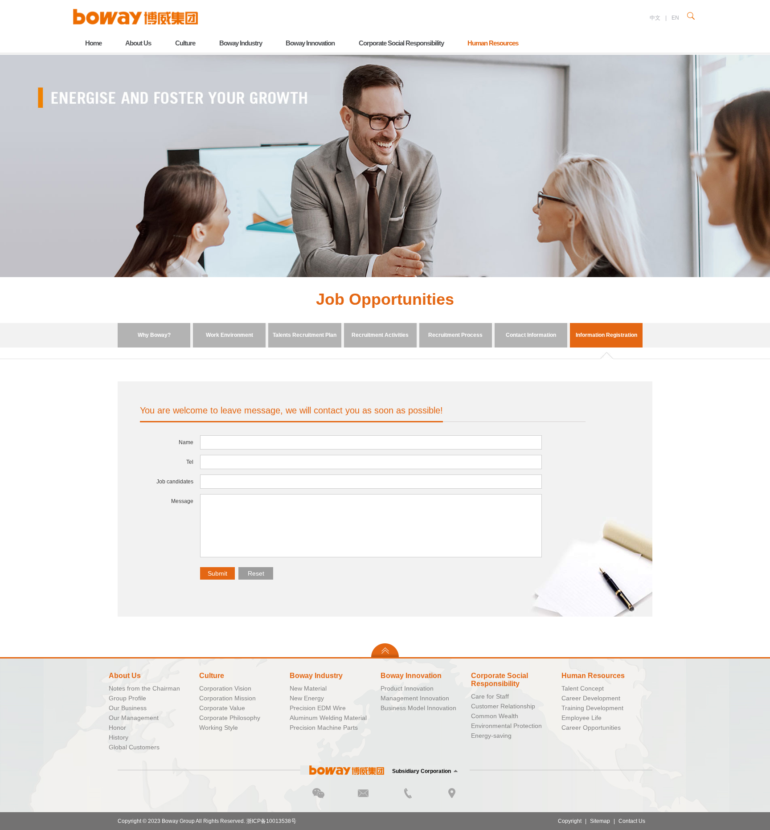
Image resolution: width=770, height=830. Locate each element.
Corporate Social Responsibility (401, 43)
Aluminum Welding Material (328, 717)
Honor (117, 727)
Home (93, 43)
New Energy (307, 698)
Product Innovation (407, 688)
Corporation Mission (227, 698)
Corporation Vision (225, 688)
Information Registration (606, 335)
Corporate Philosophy (229, 717)
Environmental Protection (506, 725)
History (118, 737)
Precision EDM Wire (318, 707)
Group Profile (127, 698)
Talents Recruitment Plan (304, 335)
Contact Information (531, 335)
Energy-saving (491, 735)
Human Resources (492, 43)
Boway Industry (240, 43)
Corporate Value (222, 707)
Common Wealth (494, 716)
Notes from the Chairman (144, 688)
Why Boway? (154, 335)
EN (675, 18)
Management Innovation (415, 698)
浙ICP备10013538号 (271, 821)
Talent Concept (582, 688)
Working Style (218, 727)
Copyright (570, 821)
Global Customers (134, 747)
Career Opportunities (591, 727)
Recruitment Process (455, 335)
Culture (185, 43)
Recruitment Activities (380, 335)
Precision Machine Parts (324, 727)
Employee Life (581, 717)
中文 (655, 18)
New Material (308, 688)
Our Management (134, 717)
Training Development (592, 707)
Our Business (128, 707)
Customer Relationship (503, 706)
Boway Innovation (310, 43)
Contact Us (631, 821)
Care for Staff (490, 696)
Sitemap (600, 821)
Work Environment (229, 335)
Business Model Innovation (418, 707)
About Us (138, 43)
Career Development (590, 698)
